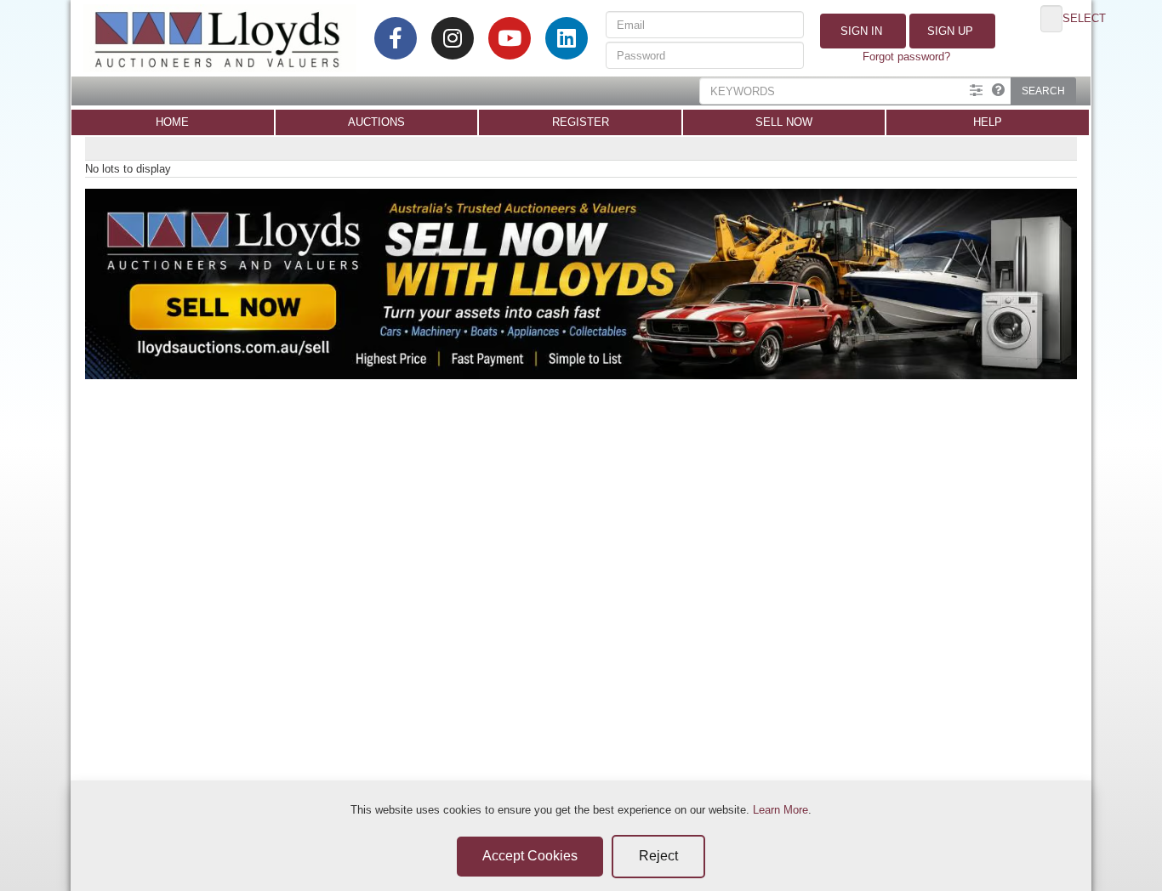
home (172, 122)
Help (987, 122)
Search (1043, 91)
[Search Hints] (998, 90)
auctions (376, 122)
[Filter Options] (976, 90)
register (580, 122)
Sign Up (948, 31)
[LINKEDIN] (566, 38)
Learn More (780, 809)
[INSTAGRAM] (452, 38)
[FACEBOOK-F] (395, 38)
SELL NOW (783, 122)
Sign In (859, 31)
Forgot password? (906, 56)
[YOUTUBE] (509, 38)
